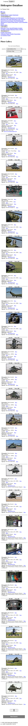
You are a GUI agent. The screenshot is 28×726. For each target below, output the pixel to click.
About (2, 13)
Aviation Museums (10, 29)
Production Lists (14, 18)
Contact (11, 15)
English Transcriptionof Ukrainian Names (10, 34)
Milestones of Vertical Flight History (9, 22)
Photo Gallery (4, 25)
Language (5, 1)
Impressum (15, 15)
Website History (4, 15)
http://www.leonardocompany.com (10, 131)
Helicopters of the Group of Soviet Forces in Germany (13, 20)
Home (3, 12)
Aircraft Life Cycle (11, 77)
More (16, 70)
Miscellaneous (4, 31)
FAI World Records (18, 20)
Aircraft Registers (13, 28)
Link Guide (3, 26)
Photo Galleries (19, 29)
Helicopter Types (5, 28)
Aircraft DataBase (5, 16)
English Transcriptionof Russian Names (6, 33)
